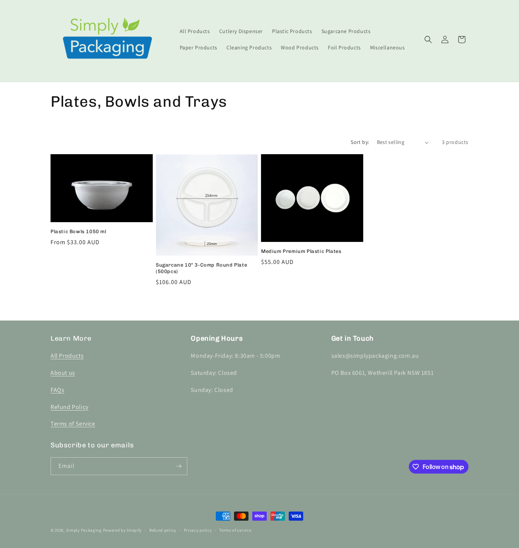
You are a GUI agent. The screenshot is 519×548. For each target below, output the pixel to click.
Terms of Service (73, 424)
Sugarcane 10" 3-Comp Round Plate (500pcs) (201, 268)
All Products (67, 356)
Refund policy (162, 530)
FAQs (57, 390)
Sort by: (360, 142)
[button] (428, 39)
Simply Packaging (84, 530)
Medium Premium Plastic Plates (301, 251)
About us (63, 373)
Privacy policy (198, 530)
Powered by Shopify (122, 530)
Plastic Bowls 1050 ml (78, 231)
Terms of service (235, 530)
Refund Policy (70, 407)
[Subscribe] (178, 466)
